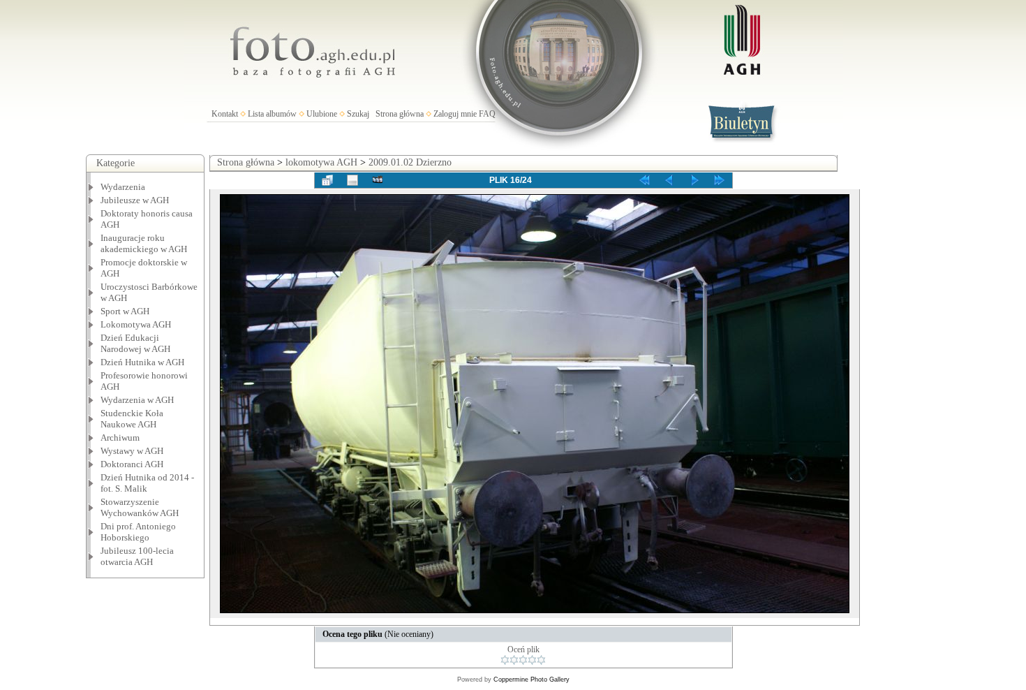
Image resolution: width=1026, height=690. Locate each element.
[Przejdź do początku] (644, 180)
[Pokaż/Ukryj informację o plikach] (352, 180)
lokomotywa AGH (321, 162)
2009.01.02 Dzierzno (410, 162)
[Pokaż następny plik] (694, 180)
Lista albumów (272, 114)
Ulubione (321, 114)
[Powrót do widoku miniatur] (327, 180)
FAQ (487, 114)
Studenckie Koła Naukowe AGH (132, 419)
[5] (541, 660)
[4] (532, 660)
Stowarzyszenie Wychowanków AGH (140, 507)
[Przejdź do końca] (719, 180)
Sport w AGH (125, 311)
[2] (514, 660)
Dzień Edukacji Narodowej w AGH (135, 343)
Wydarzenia (123, 187)
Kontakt (224, 114)
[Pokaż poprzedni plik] (669, 180)
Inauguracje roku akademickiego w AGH (144, 243)
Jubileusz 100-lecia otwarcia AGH (137, 556)
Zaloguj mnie (455, 114)
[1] (505, 660)
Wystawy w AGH (132, 451)
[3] (523, 660)
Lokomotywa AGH (136, 324)
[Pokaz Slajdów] (377, 180)
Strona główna (400, 114)
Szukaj (358, 114)
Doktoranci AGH (132, 464)
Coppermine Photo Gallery (531, 679)
